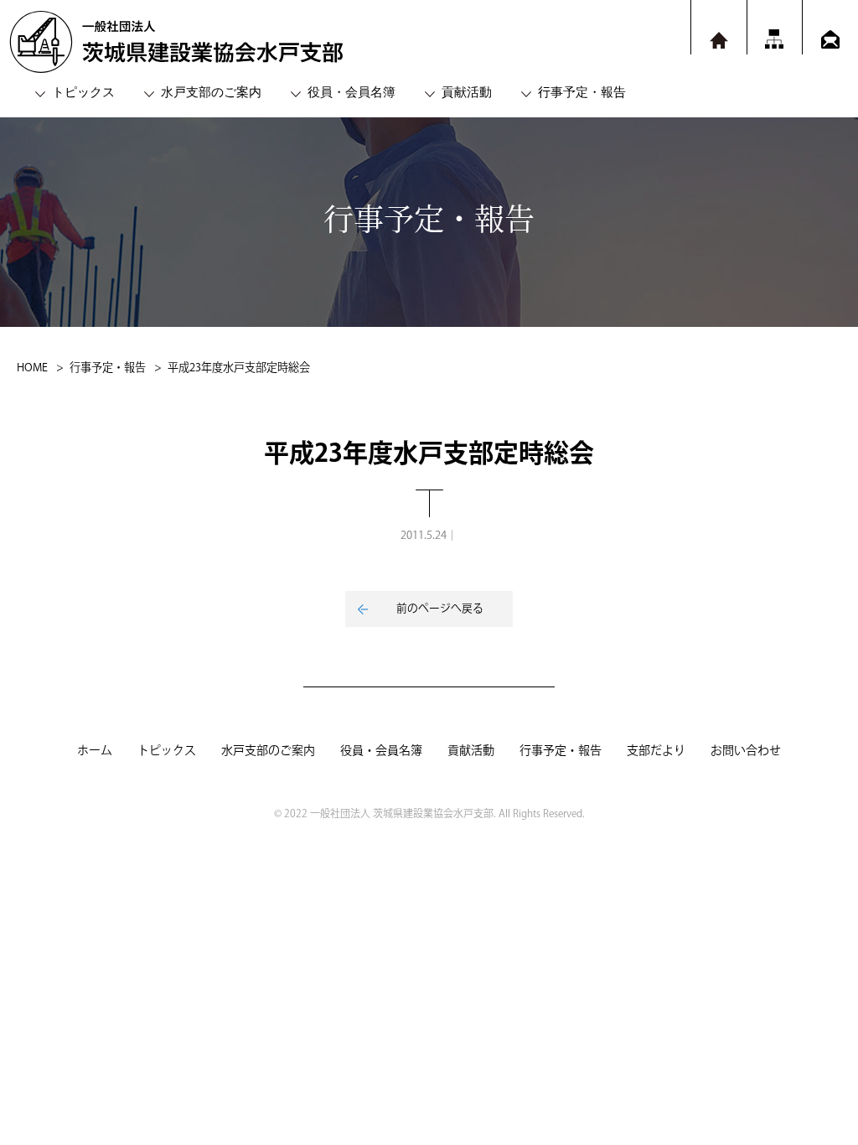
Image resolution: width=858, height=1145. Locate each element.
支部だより (656, 751)
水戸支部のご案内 (211, 92)
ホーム (94, 751)
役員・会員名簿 (351, 92)
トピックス (83, 92)
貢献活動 (467, 92)
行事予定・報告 (582, 92)
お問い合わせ (746, 751)
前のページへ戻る (439, 608)
